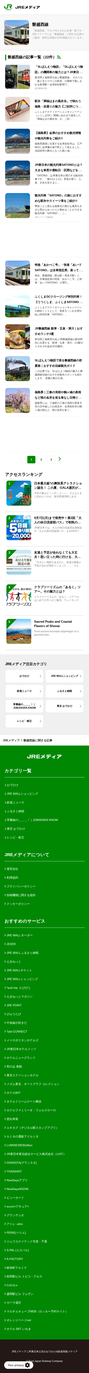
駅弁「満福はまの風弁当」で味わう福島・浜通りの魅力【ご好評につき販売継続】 (58, 106)
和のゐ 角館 (14, 1066)
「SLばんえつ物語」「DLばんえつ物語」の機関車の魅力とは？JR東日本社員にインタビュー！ (59, 72)
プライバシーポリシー (21, 886)
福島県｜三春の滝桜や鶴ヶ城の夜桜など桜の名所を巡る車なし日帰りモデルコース (58, 397)
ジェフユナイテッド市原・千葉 (26, 1241)
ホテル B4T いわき (18, 1329)
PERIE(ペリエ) (16, 1232)
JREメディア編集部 (44, 217)
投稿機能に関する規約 (21, 895)
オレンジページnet (18, 1320)
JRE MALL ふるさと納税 (22, 952)
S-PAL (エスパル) (17, 1250)
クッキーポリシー (18, 903)
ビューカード (15, 1197)
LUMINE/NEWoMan (19, 1145)
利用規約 (12, 877)
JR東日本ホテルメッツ (21, 1049)
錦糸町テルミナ (16, 1267)
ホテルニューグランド (21, 1057)
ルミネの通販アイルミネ (22, 1136)
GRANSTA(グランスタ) (21, 1162)
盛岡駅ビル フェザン (20, 1294)
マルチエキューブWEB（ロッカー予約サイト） (37, 1311)
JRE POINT (14, 1005)
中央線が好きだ (16, 1022)
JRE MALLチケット (19, 970)
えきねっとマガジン (19, 996)
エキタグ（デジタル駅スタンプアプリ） (32, 1127)
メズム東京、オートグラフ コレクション (33, 1084)
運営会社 (12, 868)
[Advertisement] (44, 240)
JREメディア (11, 740)
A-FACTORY (14, 1259)
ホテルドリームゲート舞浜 (23, 1101)
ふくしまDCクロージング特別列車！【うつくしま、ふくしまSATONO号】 (58, 302)
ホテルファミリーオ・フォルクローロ (31, 1110)
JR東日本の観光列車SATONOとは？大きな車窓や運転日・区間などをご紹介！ (59, 170)
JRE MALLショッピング (22, 979)
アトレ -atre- (14, 1224)
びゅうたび (13, 1014)
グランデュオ (15, 1215)
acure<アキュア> (17, 1206)
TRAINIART (14, 1171)
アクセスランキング (23, 474)
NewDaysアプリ (17, 1180)
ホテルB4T (13, 1092)
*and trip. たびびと (18, 987)
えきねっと (13, 961)
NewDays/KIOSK (17, 1189)
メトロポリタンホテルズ (22, 1040)
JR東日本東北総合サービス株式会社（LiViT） (36, 1154)
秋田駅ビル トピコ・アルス (24, 1276)
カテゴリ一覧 (18, 770)
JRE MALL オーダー (19, 935)
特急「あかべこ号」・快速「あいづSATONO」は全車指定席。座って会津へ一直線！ (58, 270)
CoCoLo (11, 1285)
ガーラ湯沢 (13, 1302)
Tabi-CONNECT (16, 1031)
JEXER (11, 944)
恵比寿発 (12, 1119)
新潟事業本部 (41, 88)
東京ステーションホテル (22, 1075)
